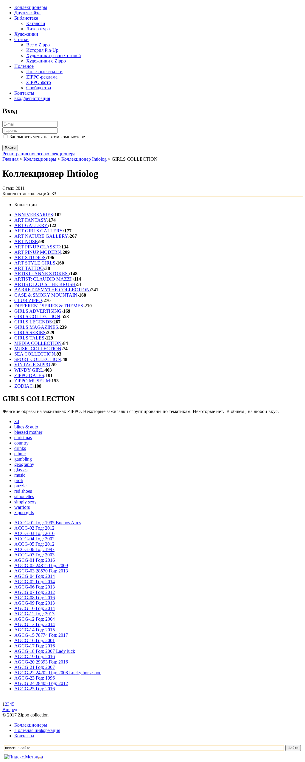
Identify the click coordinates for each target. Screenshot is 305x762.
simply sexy (25, 501)
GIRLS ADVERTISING (38, 311)
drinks (20, 448)
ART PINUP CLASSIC (37, 246)
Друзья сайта (27, 12)
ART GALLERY (31, 225)
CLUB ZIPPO (28, 300)
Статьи (21, 39)
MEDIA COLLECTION (38, 343)
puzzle (20, 485)
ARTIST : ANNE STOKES (41, 273)
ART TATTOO (29, 268)
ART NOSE (26, 241)
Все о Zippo (38, 44)
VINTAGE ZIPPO (32, 364)
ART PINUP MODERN (37, 252)
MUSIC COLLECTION (37, 348)
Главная (10, 159)
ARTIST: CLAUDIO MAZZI (43, 278)
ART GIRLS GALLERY (38, 230)
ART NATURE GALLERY (41, 236)
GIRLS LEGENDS (33, 321)
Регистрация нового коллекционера (38, 153)
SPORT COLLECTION (37, 359)
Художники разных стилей (53, 55)
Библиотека (26, 18)
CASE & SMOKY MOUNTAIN (45, 295)
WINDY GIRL (28, 370)
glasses (20, 469)
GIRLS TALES (29, 337)
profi (18, 480)
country (21, 442)
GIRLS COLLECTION (37, 316)
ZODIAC (23, 386)
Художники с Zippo (46, 60)
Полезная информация (37, 730)
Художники (26, 34)
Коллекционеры (30, 7)
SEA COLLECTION (34, 353)
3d (16, 421)
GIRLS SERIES (30, 332)
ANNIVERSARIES (33, 214)
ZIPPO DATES (29, 375)
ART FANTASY (30, 220)
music (19, 475)
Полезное (24, 66)
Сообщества (38, 87)
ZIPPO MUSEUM (32, 380)
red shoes (23, 491)
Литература (38, 28)
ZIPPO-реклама (41, 76)
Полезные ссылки (44, 71)
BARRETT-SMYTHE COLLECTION (52, 289)
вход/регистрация (32, 98)
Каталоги (35, 23)
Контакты (24, 93)
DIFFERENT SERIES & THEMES (48, 305)
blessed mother (28, 432)
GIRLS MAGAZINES (36, 327)
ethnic (20, 453)
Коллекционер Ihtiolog (84, 159)
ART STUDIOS (30, 257)
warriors (22, 507)
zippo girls (24, 512)
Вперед (9, 709)
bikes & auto (26, 426)
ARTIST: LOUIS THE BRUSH (45, 284)
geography (24, 464)
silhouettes (24, 496)
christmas (23, 437)
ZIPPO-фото (38, 82)
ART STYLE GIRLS (34, 262)
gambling (23, 458)
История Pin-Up (42, 50)
